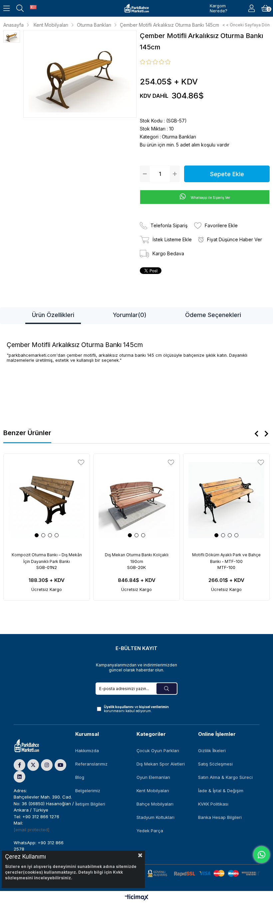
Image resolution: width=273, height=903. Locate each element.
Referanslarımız (91, 764)
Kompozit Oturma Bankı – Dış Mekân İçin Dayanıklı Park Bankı (47, 558)
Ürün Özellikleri (53, 314)
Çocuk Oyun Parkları (157, 750)
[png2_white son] (34, 746)
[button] (37, 535)
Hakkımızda (87, 750)
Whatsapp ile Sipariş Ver (210, 198)
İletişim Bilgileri (90, 804)
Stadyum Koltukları (155, 817)
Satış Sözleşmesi (215, 764)
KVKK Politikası (213, 804)
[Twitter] (33, 765)
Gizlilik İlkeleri (212, 750)
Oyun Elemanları (153, 777)
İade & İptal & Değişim (220, 790)
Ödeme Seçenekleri (213, 314)
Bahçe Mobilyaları (154, 804)
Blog (79, 777)
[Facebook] (19, 765)
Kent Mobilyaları (152, 790)
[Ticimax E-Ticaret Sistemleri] (136, 897)
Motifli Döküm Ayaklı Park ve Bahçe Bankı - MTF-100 (226, 558)
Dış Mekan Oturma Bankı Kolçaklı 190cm (136, 558)
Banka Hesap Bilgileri (220, 817)
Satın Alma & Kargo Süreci (225, 777)
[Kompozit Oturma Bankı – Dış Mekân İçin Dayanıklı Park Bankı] (47, 500)
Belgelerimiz (87, 790)
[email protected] (31, 829)
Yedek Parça (149, 830)
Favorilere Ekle (81, 462)
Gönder (166, 688)
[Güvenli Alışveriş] (203, 873)
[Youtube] (60, 765)
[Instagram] (47, 765)
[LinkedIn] (19, 777)
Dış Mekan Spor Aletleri (160, 764)
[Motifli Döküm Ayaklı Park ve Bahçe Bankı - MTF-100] (226, 500)
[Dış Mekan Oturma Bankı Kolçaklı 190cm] (136, 500)
